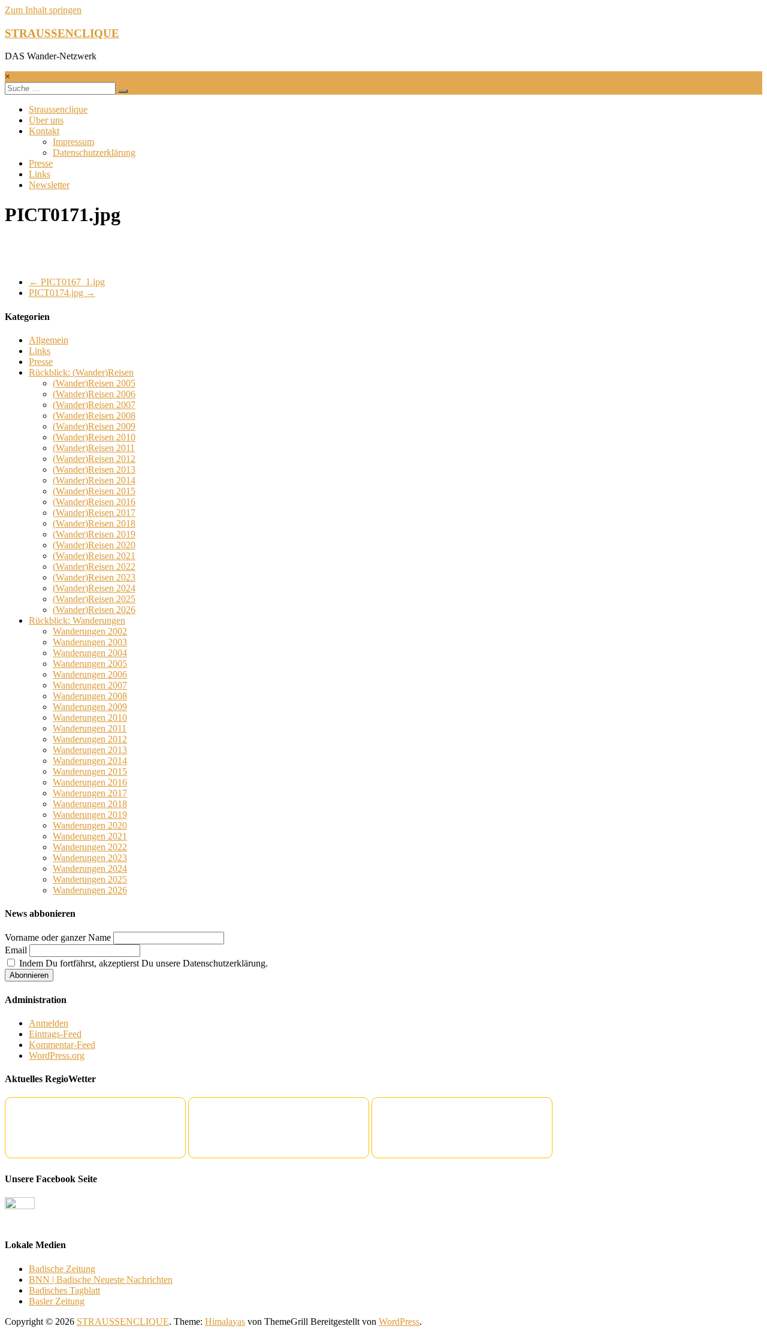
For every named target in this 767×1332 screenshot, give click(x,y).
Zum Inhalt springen (43, 10)
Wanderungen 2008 (90, 696)
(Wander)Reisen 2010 (94, 437)
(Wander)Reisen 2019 (94, 534)
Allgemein (48, 340)
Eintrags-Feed (55, 1034)
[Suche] (123, 91)
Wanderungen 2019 (90, 815)
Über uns (46, 120)
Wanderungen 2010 (90, 717)
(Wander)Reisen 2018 (94, 523)
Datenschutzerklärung (94, 152)
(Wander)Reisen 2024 (94, 588)
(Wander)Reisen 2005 (94, 383)
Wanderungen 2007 (90, 685)
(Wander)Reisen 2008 (94, 415)
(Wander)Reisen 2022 (94, 566)
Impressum (73, 142)
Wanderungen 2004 (90, 653)
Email (16, 950)
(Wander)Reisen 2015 (94, 491)
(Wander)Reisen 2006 (94, 394)
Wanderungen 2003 (90, 642)
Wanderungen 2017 (90, 793)
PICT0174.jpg (62, 293)
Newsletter (49, 185)
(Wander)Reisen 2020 (94, 545)
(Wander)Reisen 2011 (94, 448)
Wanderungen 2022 (90, 847)
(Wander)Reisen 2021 (94, 556)
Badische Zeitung (62, 1269)
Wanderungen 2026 (90, 890)
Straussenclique (58, 109)
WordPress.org (56, 1055)
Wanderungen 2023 (90, 858)
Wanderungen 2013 (90, 750)
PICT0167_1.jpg (67, 282)
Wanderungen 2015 (90, 771)
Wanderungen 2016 (90, 782)
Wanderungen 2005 (90, 664)
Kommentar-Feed (62, 1045)
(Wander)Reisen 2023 (94, 577)
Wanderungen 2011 (89, 728)
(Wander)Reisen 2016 (94, 502)
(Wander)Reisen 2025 (94, 599)
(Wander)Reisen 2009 (94, 426)
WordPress (399, 1321)
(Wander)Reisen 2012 (94, 459)
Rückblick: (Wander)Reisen (81, 372)
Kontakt (44, 131)
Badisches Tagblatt (64, 1290)
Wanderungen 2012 (90, 739)
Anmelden (48, 1023)
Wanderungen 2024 (90, 868)
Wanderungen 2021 (90, 836)
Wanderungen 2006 (90, 674)
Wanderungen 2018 (90, 804)
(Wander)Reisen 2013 (94, 469)
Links (39, 174)
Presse (41, 163)
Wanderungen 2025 (90, 879)
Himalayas (225, 1321)
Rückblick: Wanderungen (77, 620)
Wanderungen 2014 (90, 761)
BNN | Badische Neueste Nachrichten (101, 1279)
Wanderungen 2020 (90, 825)
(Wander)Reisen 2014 (94, 480)
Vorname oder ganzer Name (58, 937)
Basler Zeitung (56, 1301)
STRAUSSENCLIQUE (62, 33)
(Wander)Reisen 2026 (94, 610)
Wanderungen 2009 (90, 707)
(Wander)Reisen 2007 (94, 405)
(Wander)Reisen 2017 (94, 513)
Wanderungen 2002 (90, 631)
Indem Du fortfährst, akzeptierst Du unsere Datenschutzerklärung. (142, 963)
